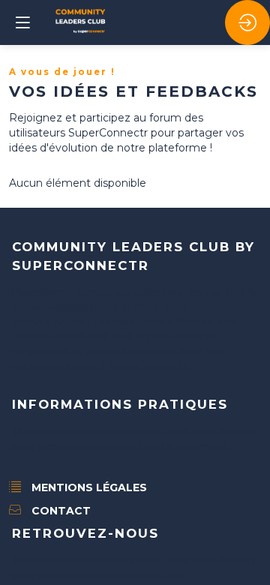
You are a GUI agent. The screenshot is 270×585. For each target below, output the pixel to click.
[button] (22, 22)
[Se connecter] (247, 22)
